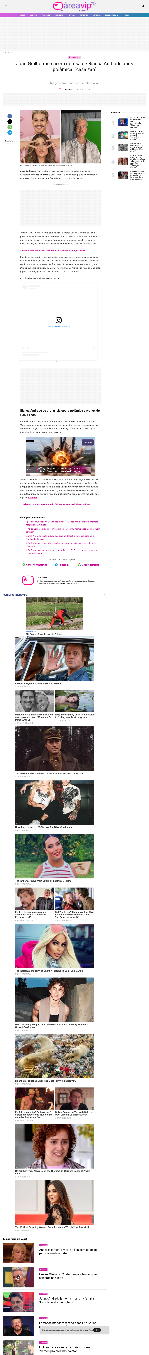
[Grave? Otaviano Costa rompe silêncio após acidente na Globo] (18, 1277)
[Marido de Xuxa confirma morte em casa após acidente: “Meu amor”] (123, 150)
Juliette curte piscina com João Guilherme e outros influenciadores (56, 504)
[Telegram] (9, 132)
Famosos (11, 52)
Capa (4, 52)
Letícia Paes (68, 89)
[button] (130, 6)
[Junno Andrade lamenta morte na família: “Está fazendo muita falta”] (18, 1302)
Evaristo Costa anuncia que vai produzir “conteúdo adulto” (137, 135)
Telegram (64, 564)
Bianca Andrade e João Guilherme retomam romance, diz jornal (53, 250)
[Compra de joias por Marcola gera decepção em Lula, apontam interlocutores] (123, 178)
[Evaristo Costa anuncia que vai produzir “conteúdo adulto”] (123, 138)
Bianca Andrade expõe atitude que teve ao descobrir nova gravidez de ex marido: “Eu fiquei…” (60, 537)
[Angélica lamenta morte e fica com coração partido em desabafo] (18, 1253)
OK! (97, 1330)
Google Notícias (90, 564)
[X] (9, 121)
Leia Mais (88, 1330)
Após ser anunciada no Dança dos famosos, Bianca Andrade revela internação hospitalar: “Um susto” (63, 523)
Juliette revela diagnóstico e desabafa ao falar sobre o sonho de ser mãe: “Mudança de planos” (137, 161)
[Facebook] (9, 116)
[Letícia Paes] (60, 89)
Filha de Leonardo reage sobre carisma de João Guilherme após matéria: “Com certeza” (63, 530)
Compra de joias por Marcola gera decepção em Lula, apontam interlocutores (137, 175)
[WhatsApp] (9, 127)
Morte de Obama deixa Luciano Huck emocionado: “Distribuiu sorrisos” (137, 122)
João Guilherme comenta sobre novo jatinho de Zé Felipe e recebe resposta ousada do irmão (61, 551)
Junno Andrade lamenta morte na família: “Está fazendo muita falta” (67, 1300)
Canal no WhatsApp (36, 564)
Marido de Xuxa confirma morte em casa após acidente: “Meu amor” (137, 147)
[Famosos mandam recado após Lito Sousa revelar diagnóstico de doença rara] (18, 1326)
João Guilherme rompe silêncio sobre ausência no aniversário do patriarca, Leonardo (61, 544)
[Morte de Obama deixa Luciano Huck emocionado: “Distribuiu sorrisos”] (123, 125)
